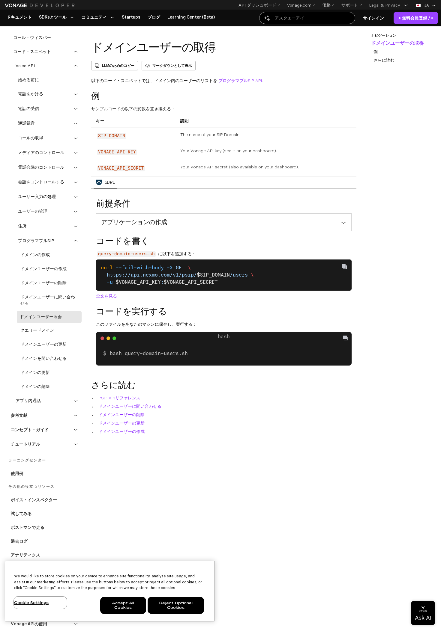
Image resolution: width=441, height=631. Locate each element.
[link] (19, 17)
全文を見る (106, 296)
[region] (110, 591)
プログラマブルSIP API (240, 80)
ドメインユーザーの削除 (121, 414)
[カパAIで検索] (307, 18)
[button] (388, 5)
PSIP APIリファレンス (119, 397)
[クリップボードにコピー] (344, 266)
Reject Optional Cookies (176, 605)
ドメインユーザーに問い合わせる (129, 406)
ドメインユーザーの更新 (121, 423)
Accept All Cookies (123, 605)
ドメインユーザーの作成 (121, 431)
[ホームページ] (40, 5)
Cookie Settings (31, 602)
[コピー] (348, 338)
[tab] (105, 182)
